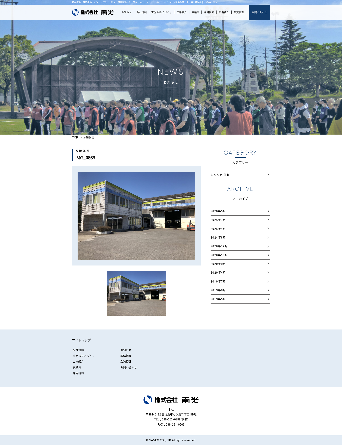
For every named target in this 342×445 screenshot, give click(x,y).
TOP (75, 137)
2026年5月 (218, 211)
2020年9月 (218, 264)
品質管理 (239, 12)
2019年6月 (218, 290)
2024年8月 (218, 237)
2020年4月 (218, 272)
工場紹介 (182, 12)
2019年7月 (218, 281)
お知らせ (127, 12)
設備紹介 (224, 12)
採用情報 (209, 12)
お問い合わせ (259, 12)
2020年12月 (219, 246)
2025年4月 (218, 229)
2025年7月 (218, 220)
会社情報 (142, 12)
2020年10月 (219, 255)
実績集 (195, 12)
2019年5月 (218, 299)
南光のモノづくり (161, 12)
